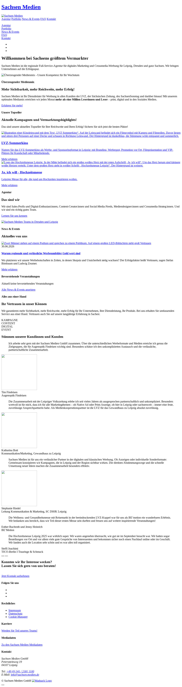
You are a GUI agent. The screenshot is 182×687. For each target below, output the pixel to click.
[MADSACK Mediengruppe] (42, 680)
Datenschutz (15, 613)
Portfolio (16, 18)
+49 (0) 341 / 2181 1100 (20, 671)
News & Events (31, 18)
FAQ (43, 18)
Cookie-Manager (18, 616)
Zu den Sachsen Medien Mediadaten (21, 644)
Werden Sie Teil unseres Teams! (19, 630)
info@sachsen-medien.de (25, 674)
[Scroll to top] (2, 684)
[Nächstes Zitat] (6, 555)
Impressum (15, 610)
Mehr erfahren (9, 269)
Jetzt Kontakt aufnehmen (15, 575)
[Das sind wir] (29, 221)
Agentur (6, 18)
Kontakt (51, 18)
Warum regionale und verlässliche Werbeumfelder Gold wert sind (40, 253)
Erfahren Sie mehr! (12, 105)
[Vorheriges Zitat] (2, 555)
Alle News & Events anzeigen (18, 289)
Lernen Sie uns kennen (14, 215)
